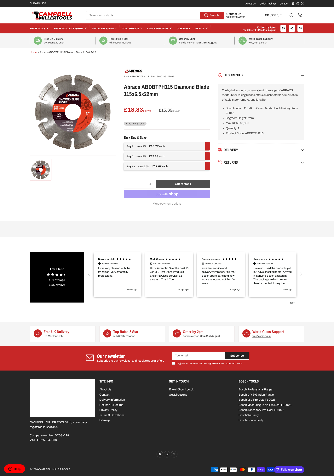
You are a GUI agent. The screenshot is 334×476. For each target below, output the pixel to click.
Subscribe (237, 355)
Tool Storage (130, 28)
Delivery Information (112, 399)
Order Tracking (268, 3)
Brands (199, 28)
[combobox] (155, 15)
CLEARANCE (38, 3)
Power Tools (37, 28)
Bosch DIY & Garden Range (256, 394)
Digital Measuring (103, 28)
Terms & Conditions (111, 415)
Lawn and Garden (157, 28)
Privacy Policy (108, 409)
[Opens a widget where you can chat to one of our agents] (14, 469)
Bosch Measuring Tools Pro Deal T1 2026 (265, 404)
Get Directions (178, 394)
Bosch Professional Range (255, 389)
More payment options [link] (167, 203)
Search (214, 15)
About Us (250, 3)
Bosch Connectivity (251, 420)
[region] (195, 274)
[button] (89, 274)
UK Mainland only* (54, 42)
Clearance (183, 28)
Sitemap (104, 420)
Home (33, 52)
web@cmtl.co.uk (235, 16)
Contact (284, 3)
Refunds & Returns (111, 404)
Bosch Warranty (249, 415)
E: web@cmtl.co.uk (181, 389)
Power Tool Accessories (69, 28)
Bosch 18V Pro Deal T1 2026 (257, 399)
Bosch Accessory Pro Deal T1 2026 (261, 409)
